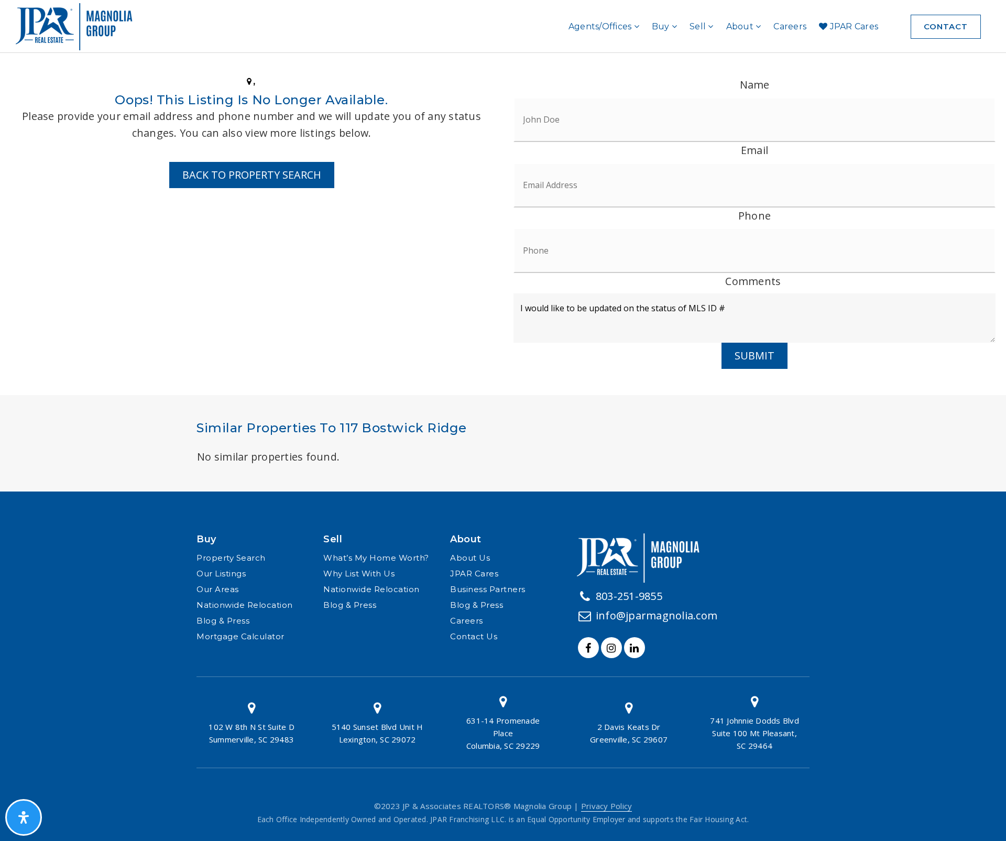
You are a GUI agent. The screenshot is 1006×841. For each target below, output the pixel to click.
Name (755, 85)
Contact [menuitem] (946, 26)
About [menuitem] (741, 26)
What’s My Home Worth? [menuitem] (376, 558)
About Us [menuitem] (470, 558)
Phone (754, 216)
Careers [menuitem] (789, 26)
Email (754, 150)
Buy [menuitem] (662, 26)
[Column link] (251, 722)
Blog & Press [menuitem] (222, 621)
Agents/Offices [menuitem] (601, 26)
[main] (503, 278)
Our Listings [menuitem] (221, 573)
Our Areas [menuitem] (217, 589)
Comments (753, 281)
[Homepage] (78, 26)
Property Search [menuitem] (231, 558)
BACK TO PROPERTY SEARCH (251, 175)
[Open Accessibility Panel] (23, 817)
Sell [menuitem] (699, 26)
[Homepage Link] (642, 556)
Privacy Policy (606, 806)
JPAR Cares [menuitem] (852, 26)
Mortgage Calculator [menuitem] (240, 636)
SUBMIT (754, 355)
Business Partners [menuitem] (488, 589)
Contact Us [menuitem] (473, 636)
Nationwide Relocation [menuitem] (244, 605)
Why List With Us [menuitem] (359, 573)
